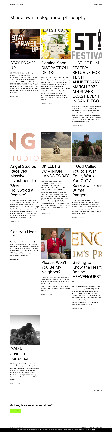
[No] (110, 430)
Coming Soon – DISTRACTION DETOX (55, 68)
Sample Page (98, 4)
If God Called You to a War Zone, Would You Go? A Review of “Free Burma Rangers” (87, 180)
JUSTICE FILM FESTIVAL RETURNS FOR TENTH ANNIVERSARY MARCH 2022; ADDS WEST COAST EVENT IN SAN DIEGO (86, 82)
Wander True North (16, 4)
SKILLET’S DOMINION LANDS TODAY (55, 171)
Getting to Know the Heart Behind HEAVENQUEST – (87, 272)
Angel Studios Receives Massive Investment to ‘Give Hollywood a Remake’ (23, 180)
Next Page (98, 390)
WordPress (98, 427)
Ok (93, 429)
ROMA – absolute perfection (19, 354)
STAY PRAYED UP (23, 65)
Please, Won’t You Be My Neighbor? (53, 267)
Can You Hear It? (23, 234)
